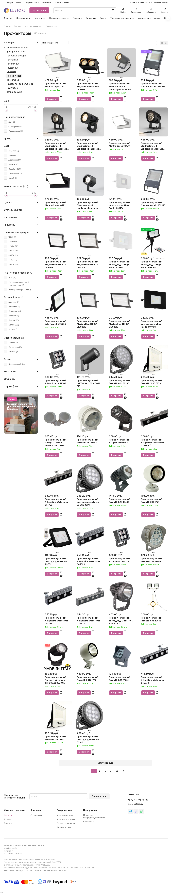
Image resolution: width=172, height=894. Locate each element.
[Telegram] (130, 811)
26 (117, 771)
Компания (35, 810)
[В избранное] (61, 97)
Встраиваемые (14, 92)
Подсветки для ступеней (20, 84)
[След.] (123, 771)
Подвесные (13, 68)
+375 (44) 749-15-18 (140, 3)
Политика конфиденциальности (94, 816)
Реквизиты (88, 821)
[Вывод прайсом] (166, 43)
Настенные (12, 59)
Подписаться (99, 796)
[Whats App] (141, 811)
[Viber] (136, 811)
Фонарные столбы (16, 51)
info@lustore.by (135, 804)
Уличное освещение (17, 47)
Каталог (8, 815)
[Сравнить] (61, 100)
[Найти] (113, 10)
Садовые (11, 72)
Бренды (8, 823)
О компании (36, 815)
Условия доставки (66, 819)
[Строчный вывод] (162, 43)
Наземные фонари (16, 55)
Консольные (13, 80)
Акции (7, 819)
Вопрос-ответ (64, 827)
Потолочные (13, 63)
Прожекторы (14, 76)
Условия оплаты (65, 815)
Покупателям (64, 810)
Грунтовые (12, 88)
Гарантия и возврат (67, 823)
